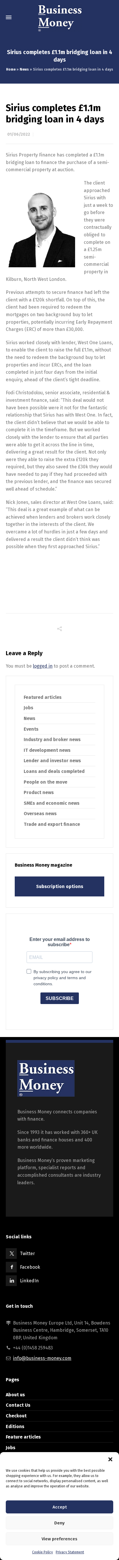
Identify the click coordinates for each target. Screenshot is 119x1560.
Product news (39, 792)
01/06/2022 (18, 134)
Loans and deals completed (54, 771)
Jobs (28, 707)
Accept (60, 1507)
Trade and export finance (52, 824)
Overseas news (40, 813)
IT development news (47, 750)
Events (31, 729)
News (24, 69)
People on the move (45, 782)
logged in (43, 666)
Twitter (27, 1253)
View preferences (59, 1538)
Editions (15, 1426)
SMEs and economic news (51, 803)
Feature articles (23, 1437)
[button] (110, 1459)
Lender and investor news (52, 760)
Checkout (16, 1416)
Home (11, 69)
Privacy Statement (70, 1552)
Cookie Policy (42, 1552)
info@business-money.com (42, 1358)
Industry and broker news (52, 739)
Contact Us (18, 1405)
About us (15, 1394)
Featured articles (43, 697)
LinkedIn (29, 1280)
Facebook (30, 1267)
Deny (59, 1523)
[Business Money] (59, 17)
